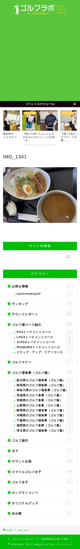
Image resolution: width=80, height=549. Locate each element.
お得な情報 (41, 286)
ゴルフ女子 (41, 482)
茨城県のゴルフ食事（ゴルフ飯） (44, 395)
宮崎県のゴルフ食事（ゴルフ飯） (43, 400)
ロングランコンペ (41, 492)
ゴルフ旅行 (41, 440)
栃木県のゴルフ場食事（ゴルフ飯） (44, 380)
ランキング (41, 304)
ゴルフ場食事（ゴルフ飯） (41, 372)
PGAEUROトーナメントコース (43, 347)
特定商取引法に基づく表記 (55, 539)
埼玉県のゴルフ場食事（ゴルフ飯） (43, 430)
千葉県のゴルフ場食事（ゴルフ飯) (44, 420)
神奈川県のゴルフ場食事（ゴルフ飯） (43, 390)
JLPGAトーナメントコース (44, 342)
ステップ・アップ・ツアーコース (43, 352)
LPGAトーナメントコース (44, 337)
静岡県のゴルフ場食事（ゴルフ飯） (44, 410)
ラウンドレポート (41, 314)
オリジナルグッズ (41, 503)
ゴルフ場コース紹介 (41, 324)
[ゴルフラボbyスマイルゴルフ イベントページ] (40, 13)
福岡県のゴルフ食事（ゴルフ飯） (43, 425)
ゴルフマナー (41, 362)
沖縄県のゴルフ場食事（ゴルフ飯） (43, 415)
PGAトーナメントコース (44, 332)
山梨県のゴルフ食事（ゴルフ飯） (43, 405)
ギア (41, 451)
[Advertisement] (40, 59)
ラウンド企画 (41, 461)
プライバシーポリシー (23, 539)
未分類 (41, 513)
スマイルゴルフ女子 (41, 472)
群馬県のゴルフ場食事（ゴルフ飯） (43, 385)
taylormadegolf (43, 293)
